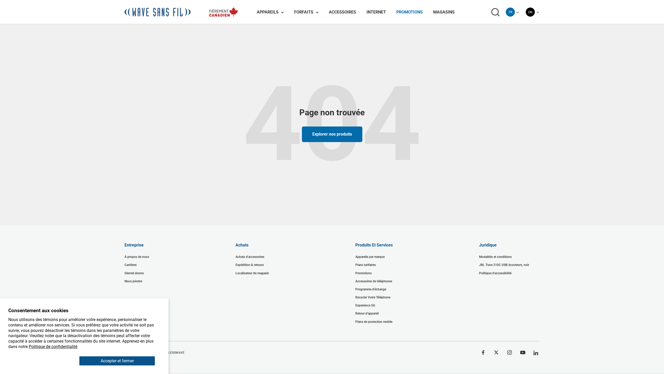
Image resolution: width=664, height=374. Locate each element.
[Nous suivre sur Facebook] (483, 352)
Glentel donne (134, 273)
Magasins (444, 12)
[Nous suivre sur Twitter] (496, 352)
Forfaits (303, 12)
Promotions (409, 12)
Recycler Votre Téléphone (372, 297)
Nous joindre (133, 281)
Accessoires (342, 12)
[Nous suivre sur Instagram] (509, 352)
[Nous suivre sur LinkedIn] (536, 353)
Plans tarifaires (365, 265)
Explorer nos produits (332, 134)
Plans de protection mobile (373, 322)
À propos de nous (137, 257)
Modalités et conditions (495, 257)
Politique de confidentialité (53, 346)
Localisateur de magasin (252, 273)
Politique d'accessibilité (495, 273)
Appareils (268, 12)
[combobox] (510, 12)
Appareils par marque (370, 257)
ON (530, 12)
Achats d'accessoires (250, 257)
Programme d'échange (370, 289)
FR (510, 12)
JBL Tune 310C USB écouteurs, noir (504, 265)
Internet (376, 12)
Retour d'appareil (367, 313)
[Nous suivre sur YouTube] (522, 352)
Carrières (131, 265)
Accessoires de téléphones (373, 281)
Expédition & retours (250, 265)
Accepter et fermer (117, 360)
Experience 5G (365, 305)
